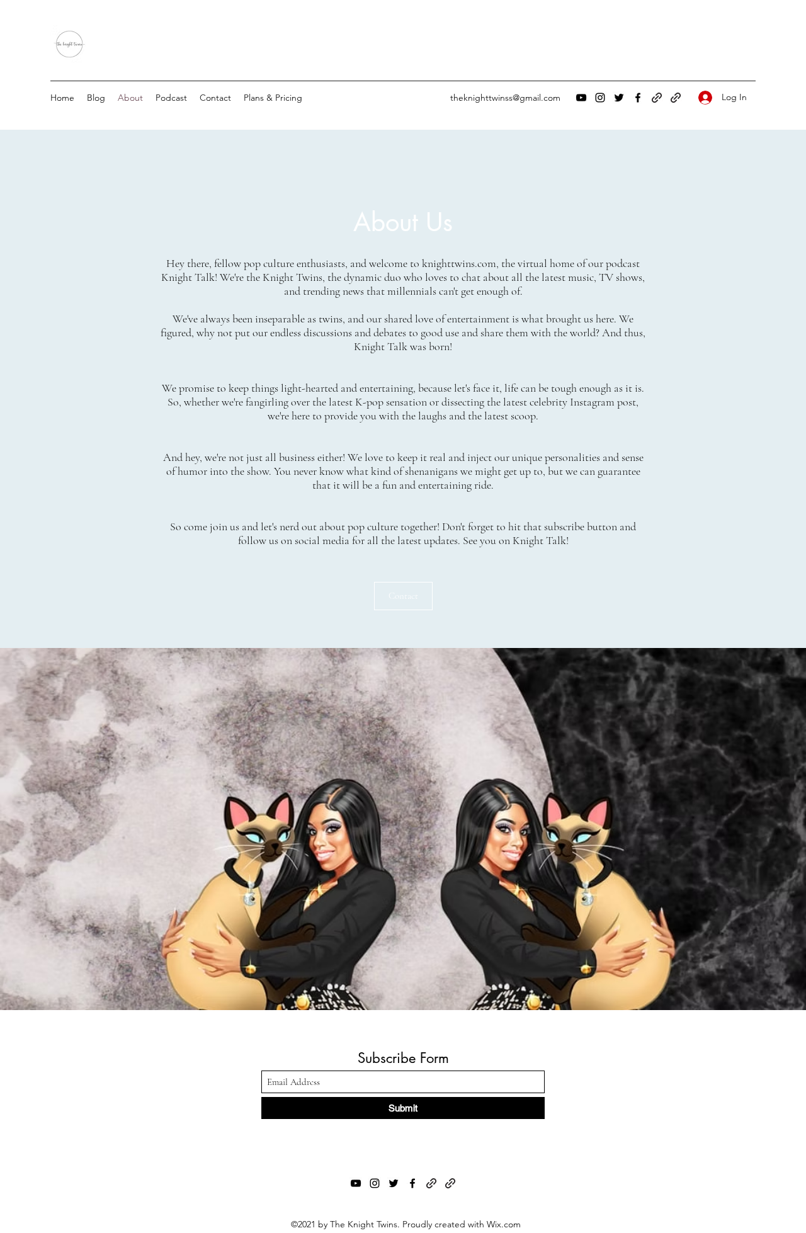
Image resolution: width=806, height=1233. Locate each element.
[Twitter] (619, 97)
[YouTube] (581, 97)
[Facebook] (638, 97)
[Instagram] (600, 97)
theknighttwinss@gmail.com (505, 97)
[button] (403, 596)
